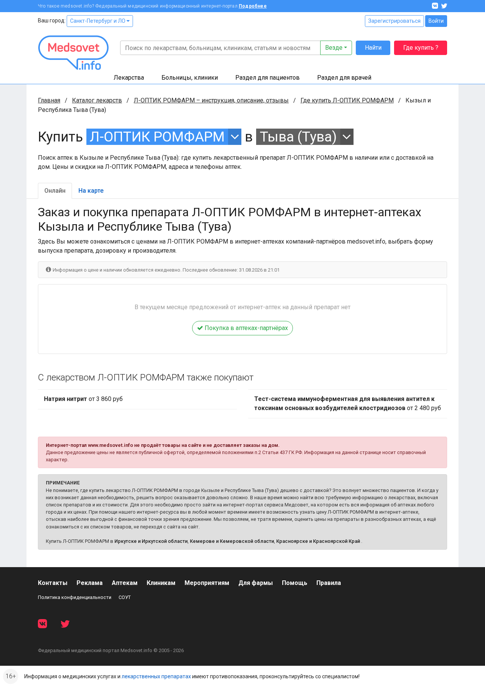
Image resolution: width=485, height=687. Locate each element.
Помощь (294, 582)
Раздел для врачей (344, 77)
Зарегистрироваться (394, 21)
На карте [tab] (90, 190)
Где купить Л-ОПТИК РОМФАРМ (347, 100)
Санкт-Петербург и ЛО (98, 21)
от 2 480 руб (347, 403)
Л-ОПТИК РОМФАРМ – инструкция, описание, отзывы (211, 100)
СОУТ (125, 597)
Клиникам (161, 582)
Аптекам (125, 582)
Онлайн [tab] (55, 190)
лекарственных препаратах (156, 676)
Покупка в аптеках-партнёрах (245, 328)
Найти (373, 47)
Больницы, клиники (189, 77)
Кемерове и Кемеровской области (232, 541)
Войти (436, 21)
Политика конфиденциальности (74, 597)
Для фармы (255, 582)
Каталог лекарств (97, 100)
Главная (49, 100)
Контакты (52, 582)
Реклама (90, 582)
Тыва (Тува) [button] (298, 137)
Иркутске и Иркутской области (151, 541)
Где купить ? (420, 47)
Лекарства (129, 77)
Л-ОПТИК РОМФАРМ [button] (157, 137)
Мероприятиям (207, 582)
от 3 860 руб (83, 398)
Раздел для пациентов (267, 77)
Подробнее (253, 6)
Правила (328, 582)
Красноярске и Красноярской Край (318, 541)
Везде (334, 47)
